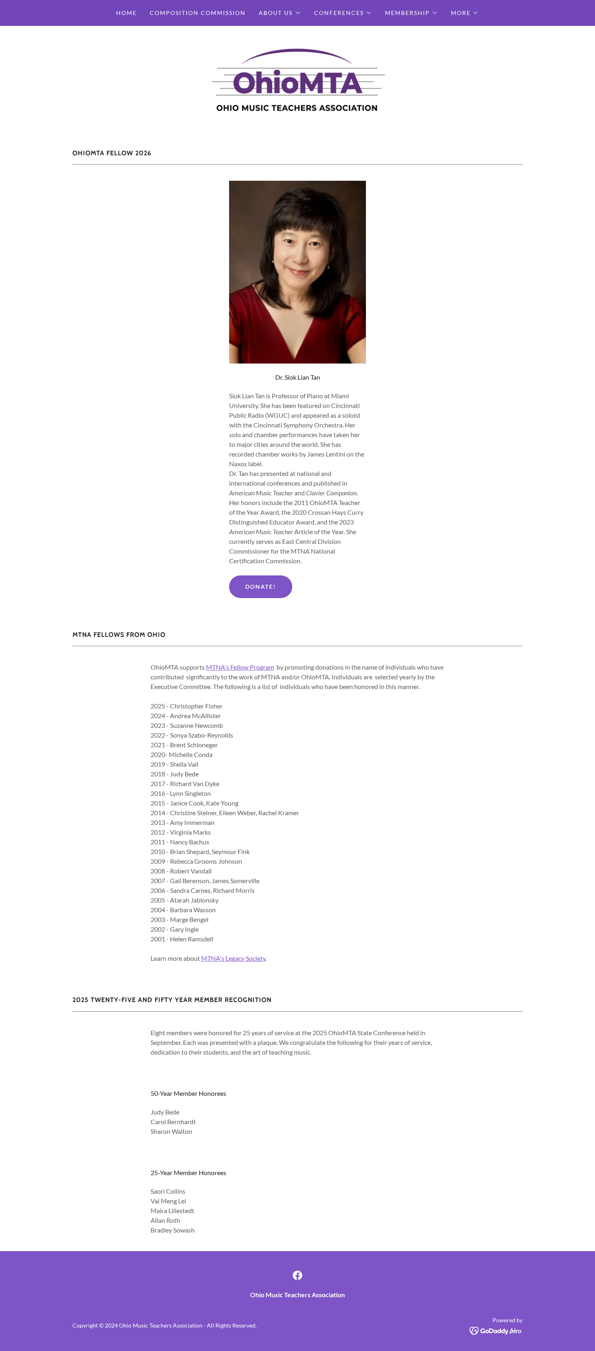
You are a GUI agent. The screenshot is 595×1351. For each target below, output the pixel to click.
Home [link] (126, 12)
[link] (297, 78)
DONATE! (260, 586)
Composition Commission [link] (198, 12)
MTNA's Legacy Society (233, 958)
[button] (280, 13)
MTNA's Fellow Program (240, 667)
